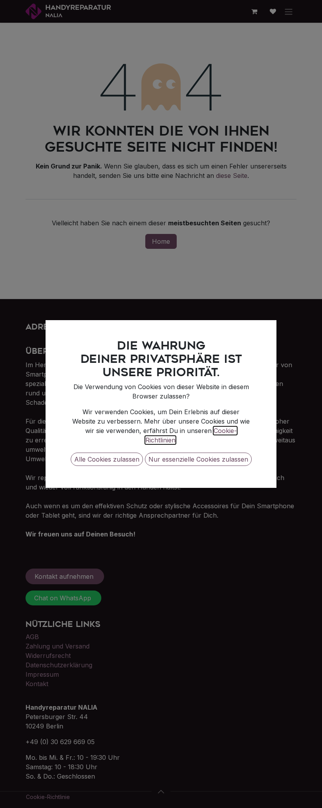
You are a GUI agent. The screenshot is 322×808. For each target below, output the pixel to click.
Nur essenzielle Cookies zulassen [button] (198, 459)
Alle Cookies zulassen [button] (106, 459)
